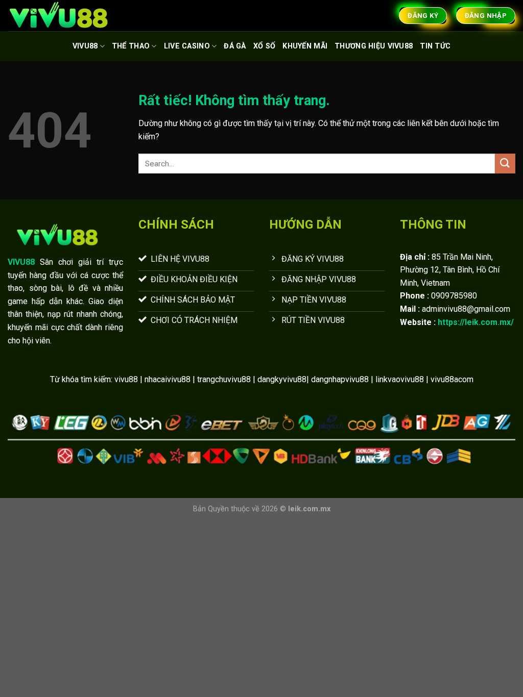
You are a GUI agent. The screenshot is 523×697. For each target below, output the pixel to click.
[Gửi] (505, 163)
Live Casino (187, 46)
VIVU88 (85, 46)
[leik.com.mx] (59, 15)
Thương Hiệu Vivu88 (374, 46)
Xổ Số (264, 46)
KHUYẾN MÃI (304, 46)
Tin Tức (435, 46)
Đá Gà (235, 46)
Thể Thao (131, 46)
